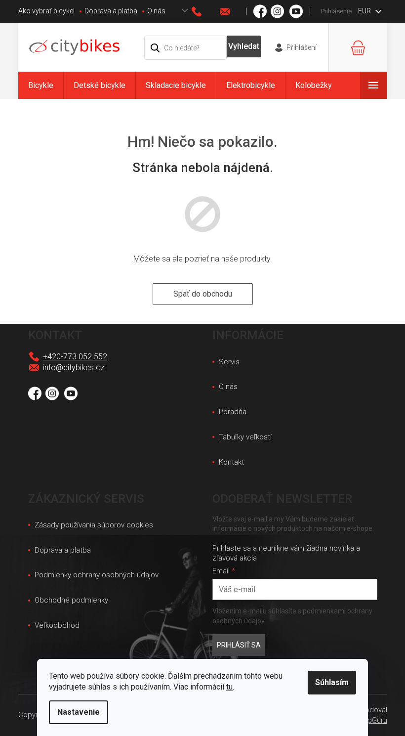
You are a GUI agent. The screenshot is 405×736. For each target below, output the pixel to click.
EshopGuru (369, 720)
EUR (365, 11)
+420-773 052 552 (75, 356)
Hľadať (243, 46)
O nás (156, 11)
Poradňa (232, 411)
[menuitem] (40, 85)
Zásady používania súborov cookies (94, 524)
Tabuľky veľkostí (245, 437)
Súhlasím (332, 682)
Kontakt (231, 462)
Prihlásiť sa (239, 645)
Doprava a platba (110, 11)
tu (229, 687)
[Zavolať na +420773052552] (206, 11)
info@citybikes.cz (73, 367)
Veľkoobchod (57, 625)
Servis (229, 361)
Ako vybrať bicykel (46, 11)
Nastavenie (78, 712)
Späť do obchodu (202, 294)
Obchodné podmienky (71, 600)
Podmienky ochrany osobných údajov (97, 574)
